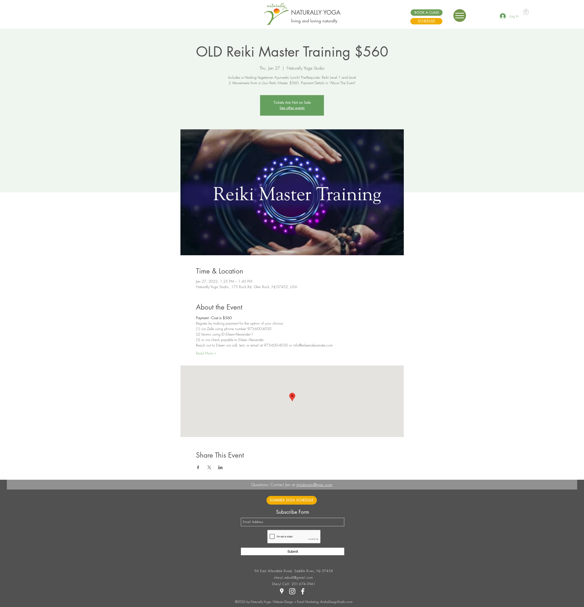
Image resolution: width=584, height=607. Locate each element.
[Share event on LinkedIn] (220, 467)
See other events (292, 108)
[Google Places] (282, 591)
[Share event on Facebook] (198, 467)
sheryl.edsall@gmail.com (293, 577)
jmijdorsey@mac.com (314, 484)
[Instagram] (292, 591)
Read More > (206, 353)
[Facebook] (303, 591)
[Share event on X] (209, 467)
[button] (460, 15)
